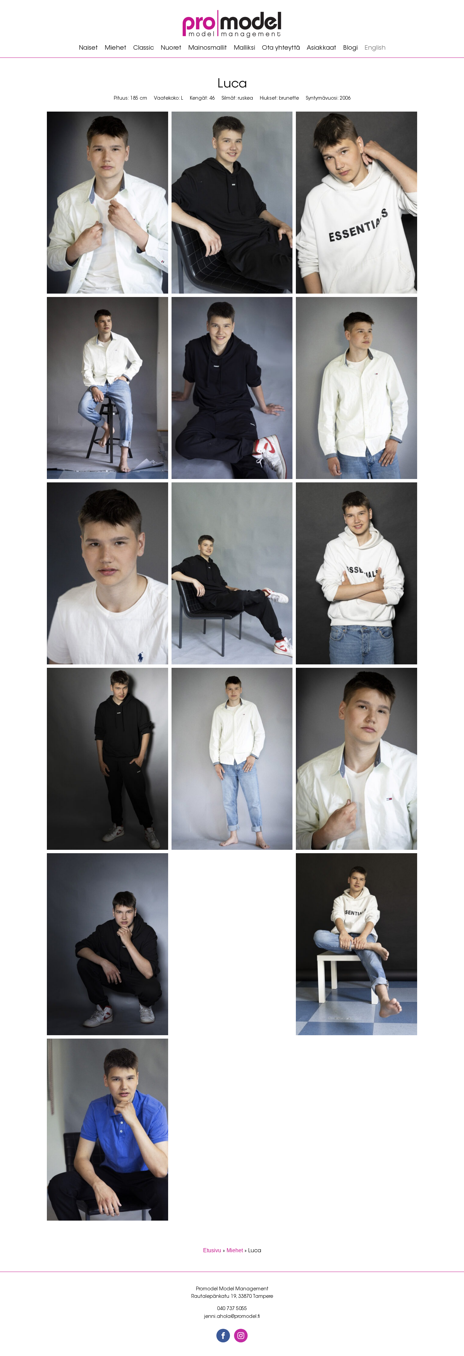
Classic (143, 48)
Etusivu (212, 1250)
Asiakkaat (321, 48)
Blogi (350, 48)
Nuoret (171, 48)
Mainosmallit (207, 48)
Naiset (88, 48)
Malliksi (244, 48)
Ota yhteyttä (281, 48)
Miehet (115, 48)
